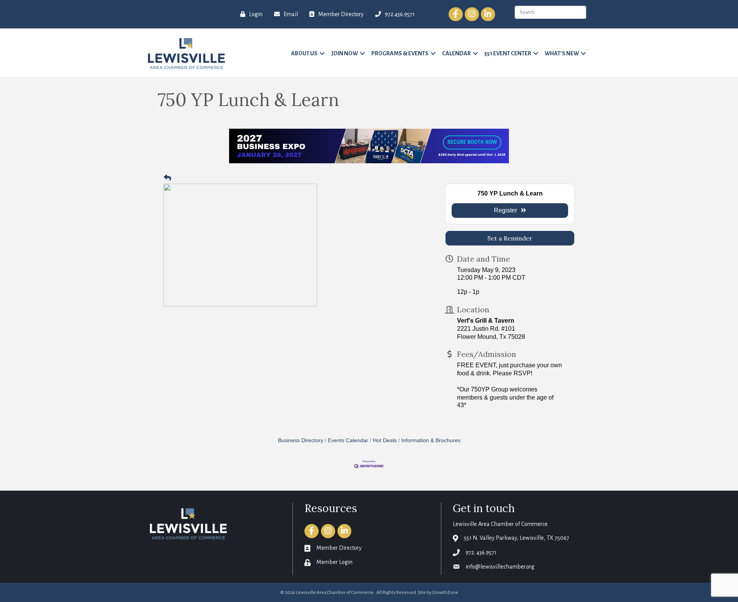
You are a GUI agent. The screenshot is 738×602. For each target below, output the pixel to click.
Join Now (344, 53)
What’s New (562, 53)
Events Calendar (348, 440)
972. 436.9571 (481, 552)
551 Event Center (507, 53)
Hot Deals (385, 440)
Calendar (456, 53)
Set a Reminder (509, 238)
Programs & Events (400, 53)
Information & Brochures (430, 440)
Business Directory (300, 440)
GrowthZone (445, 592)
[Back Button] (167, 178)
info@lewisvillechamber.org (499, 567)
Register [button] (505, 210)
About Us (304, 53)
